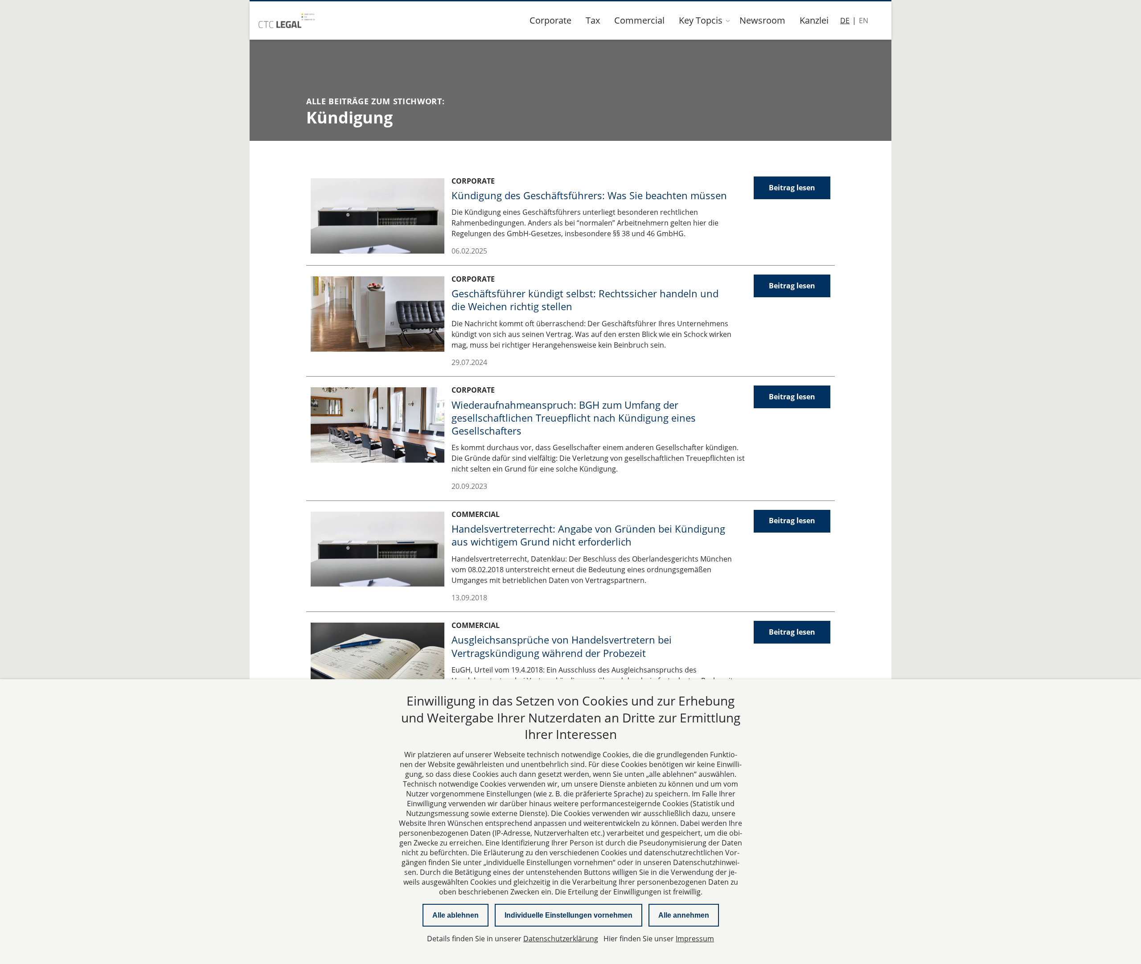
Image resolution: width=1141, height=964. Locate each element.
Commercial (639, 20)
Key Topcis (700, 20)
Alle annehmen (683, 915)
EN (863, 20)
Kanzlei (814, 20)
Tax (593, 20)
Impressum (695, 938)
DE (845, 20)
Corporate (550, 20)
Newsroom (762, 20)
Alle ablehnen (455, 915)
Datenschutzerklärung (560, 938)
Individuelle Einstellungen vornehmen (568, 915)
